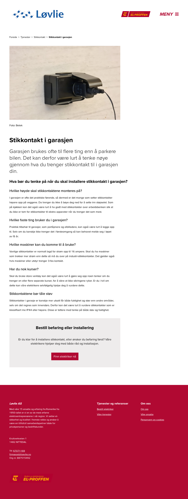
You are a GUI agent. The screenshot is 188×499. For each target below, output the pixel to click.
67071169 (19, 450)
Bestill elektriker (105, 409)
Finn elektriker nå (65, 356)
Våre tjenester (104, 414)
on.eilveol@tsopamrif (20, 454)
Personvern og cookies (152, 419)
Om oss (144, 409)
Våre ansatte (147, 414)
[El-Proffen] (135, 14)
